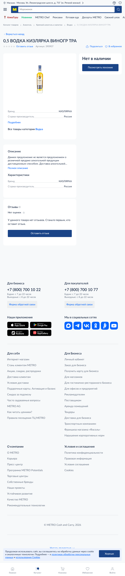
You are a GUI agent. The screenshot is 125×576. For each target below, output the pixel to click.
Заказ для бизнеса (75, 365)
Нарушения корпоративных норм (84, 435)
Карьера (12, 458)
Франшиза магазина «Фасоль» (82, 429)
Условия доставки (18, 383)
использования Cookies (28, 557)
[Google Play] (40, 325)
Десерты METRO (91, 17)
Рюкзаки (57, 17)
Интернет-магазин (18, 359)
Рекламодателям (74, 394)
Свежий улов (112, 17)
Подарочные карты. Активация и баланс (31, 388)
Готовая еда (72, 17)
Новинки (26, 17)
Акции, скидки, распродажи (24, 371)
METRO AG (14, 406)
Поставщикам (72, 400)
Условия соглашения (76, 464)
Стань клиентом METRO (21, 365)
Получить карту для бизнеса (81, 371)
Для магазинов (73, 377)
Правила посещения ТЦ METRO (26, 418)
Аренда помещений (76, 406)
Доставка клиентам (19, 377)
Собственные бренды (20, 482)
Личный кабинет (74, 359)
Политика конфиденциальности (83, 452)
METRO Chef (42, 17)
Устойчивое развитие (19, 493)
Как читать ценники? (19, 412)
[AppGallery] (40, 333)
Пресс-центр (15, 464)
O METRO (13, 452)
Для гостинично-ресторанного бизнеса (87, 383)
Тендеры (69, 412)
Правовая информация (78, 458)
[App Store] (18, 325)
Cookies (69, 470)
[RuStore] (18, 333)
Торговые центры (17, 476)
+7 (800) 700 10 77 (81, 290)
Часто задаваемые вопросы (23, 400)
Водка (39, 129)
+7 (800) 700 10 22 (24, 290)
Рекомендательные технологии (26, 505)
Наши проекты (16, 488)
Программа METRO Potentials (25, 470)
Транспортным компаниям (80, 424)
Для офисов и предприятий (80, 388)
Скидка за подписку (19, 394)
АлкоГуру (12, 17)
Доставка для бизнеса (77, 418)
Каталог (6, 9)
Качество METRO (17, 499)
